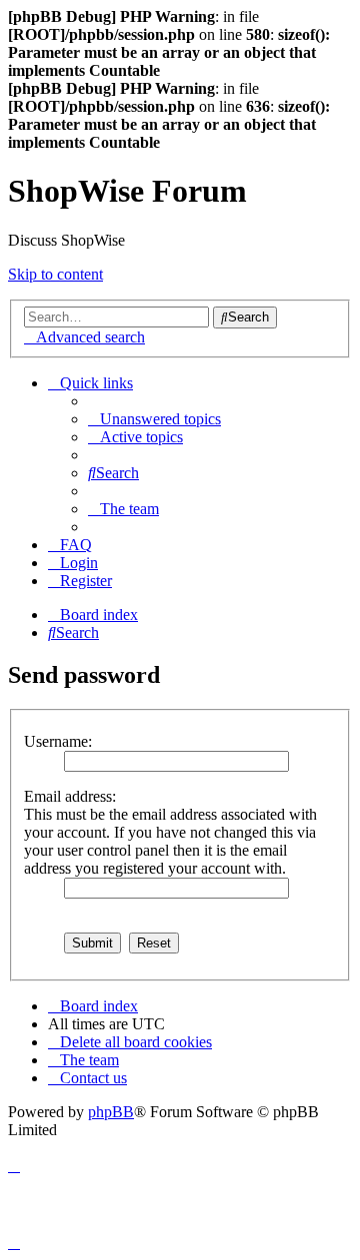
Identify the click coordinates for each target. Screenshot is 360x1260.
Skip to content (55, 274)
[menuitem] (154, 418)
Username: (58, 741)
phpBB (111, 1111)
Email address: (70, 796)
